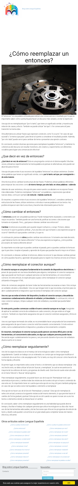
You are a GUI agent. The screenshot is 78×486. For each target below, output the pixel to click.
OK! (68, 483)
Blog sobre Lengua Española (31, 9)
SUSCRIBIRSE (47, 478)
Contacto (5, 471)
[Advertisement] (39, 33)
